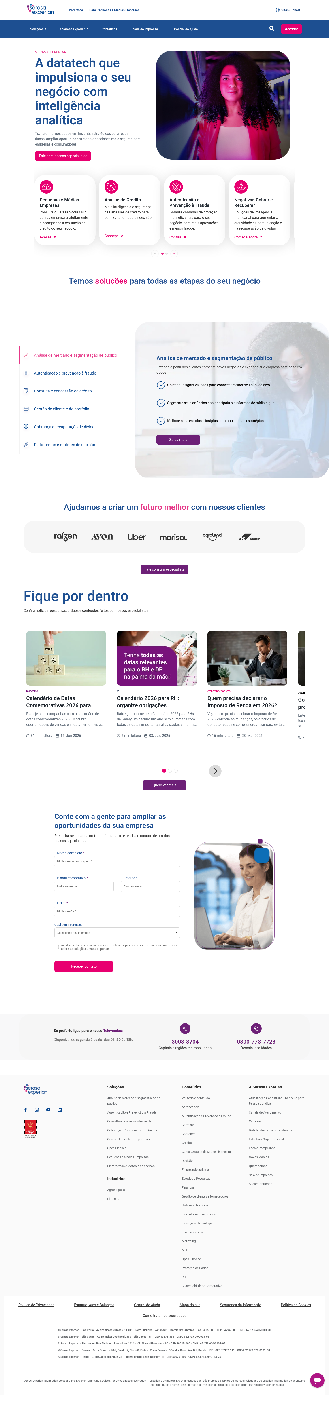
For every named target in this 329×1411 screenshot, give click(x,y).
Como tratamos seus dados (164, 1316)
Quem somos (258, 1166)
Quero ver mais (164, 785)
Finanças (188, 1187)
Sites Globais (290, 10)
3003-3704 (185, 1042)
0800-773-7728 (256, 1042)
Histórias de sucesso (196, 1205)
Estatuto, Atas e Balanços (94, 1305)
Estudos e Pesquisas (196, 1178)
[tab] (70, 355)
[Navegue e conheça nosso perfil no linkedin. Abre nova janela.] (60, 1110)
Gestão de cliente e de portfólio (128, 1139)
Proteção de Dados (195, 1268)
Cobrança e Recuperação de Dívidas (132, 1130)
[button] (271, 29)
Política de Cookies (296, 1305)
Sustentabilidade (260, 1184)
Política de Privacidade (36, 1305)
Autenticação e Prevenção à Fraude (131, 1112)
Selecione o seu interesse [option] (73, 932)
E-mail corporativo (72, 878)
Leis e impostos (192, 1232)
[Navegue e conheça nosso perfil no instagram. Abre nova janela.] (37, 1110)
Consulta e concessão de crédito (129, 1121)
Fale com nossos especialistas (63, 156)
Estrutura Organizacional (266, 1139)
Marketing (189, 1241)
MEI (184, 1250)
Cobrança (188, 1134)
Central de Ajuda (147, 1305)
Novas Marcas (259, 1157)
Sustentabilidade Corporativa (202, 1286)
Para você (75, 10)
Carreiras (188, 1125)
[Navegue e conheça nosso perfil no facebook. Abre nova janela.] (26, 1110)
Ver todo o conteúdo (196, 1098)
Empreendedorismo (195, 1169)
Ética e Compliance (262, 1148)
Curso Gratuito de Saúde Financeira (206, 1152)
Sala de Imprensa (261, 1175)
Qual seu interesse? (68, 924)
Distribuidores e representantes (270, 1130)
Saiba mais (178, 439)
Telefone (132, 878)
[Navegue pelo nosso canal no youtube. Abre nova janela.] (48, 1110)
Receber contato (84, 966)
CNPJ (62, 903)
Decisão (187, 1160)
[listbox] (117, 932)
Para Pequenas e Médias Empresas (114, 10)
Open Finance (116, 1148)
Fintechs (113, 1198)
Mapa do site (190, 1305)
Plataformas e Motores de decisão (131, 1166)
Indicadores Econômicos (199, 1214)
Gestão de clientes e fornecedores (205, 1196)
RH (184, 1277)
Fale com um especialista (164, 569)
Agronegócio (116, 1190)
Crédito (187, 1143)
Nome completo (71, 853)
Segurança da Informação (240, 1305)
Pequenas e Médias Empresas (128, 1157)
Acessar (291, 29)
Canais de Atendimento (265, 1112)
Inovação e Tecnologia (197, 1223)
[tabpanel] (232, 400)
